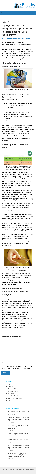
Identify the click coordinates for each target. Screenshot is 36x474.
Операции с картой (11, 19)
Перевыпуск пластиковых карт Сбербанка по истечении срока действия (19, 419)
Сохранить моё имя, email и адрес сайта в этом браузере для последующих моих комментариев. (16, 367)
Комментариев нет (23, 38)
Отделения (11, 393)
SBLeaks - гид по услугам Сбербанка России (13, 468)
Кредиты (10, 386)
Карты (9, 384)
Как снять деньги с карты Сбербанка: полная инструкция (18, 426)
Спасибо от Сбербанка (15, 398)
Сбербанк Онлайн (13, 396)
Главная (4, 19)
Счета (9, 400)
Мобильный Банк (13, 389)
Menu (4, 12)
